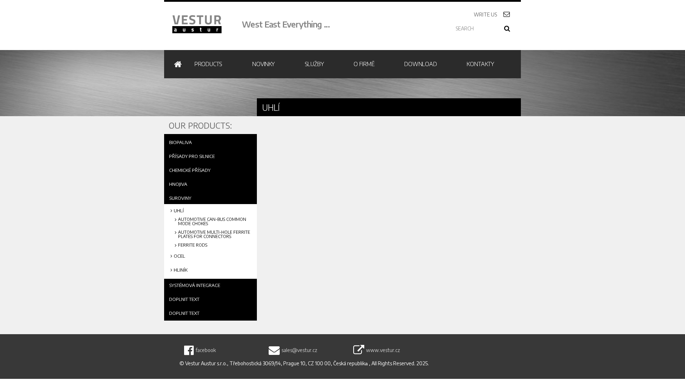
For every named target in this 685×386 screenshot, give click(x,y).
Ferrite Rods (192, 245)
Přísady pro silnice (192, 156)
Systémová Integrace (194, 285)
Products (208, 64)
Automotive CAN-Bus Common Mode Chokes (212, 221)
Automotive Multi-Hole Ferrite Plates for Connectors (214, 234)
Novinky (263, 64)
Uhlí (179, 210)
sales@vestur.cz (299, 350)
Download (420, 64)
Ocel (179, 256)
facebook (206, 350)
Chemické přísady (189, 170)
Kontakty (480, 64)
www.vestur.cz (383, 350)
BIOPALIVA (180, 142)
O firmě (364, 64)
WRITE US (494, 14)
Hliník (181, 270)
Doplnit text (184, 299)
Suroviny (180, 198)
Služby (314, 64)
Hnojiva (178, 184)
